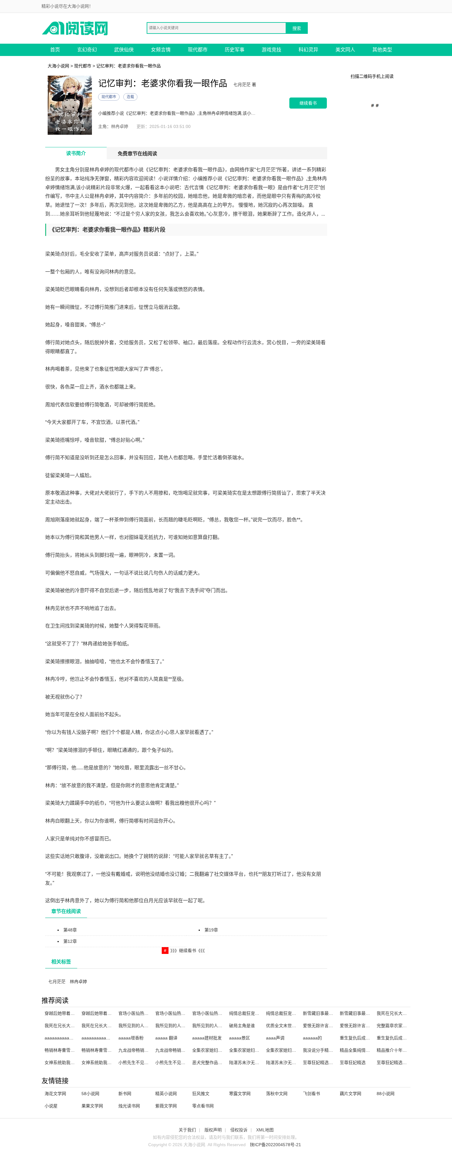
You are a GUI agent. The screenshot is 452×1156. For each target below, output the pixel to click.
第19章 (211, 929)
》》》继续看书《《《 (187, 950)
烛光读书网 (129, 1105)
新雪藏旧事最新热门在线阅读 (331, 1013)
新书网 (124, 1093)
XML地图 (265, 1129)
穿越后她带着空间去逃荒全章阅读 (77, 1013)
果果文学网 (92, 1105)
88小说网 (386, 1093)
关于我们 (187, 1129)
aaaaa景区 (239, 1037)
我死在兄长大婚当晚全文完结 (405, 1013)
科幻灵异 (308, 49)
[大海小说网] (75, 28)
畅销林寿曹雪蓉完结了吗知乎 (109, 1050)
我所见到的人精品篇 (211, 1025)
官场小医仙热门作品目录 (179, 1013)
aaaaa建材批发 (207, 1037)
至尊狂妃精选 (353, 1062)
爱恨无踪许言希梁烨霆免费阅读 (370, 1025)
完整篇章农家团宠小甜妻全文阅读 (409, 1025)
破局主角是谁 (242, 1025)
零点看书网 (203, 1105)
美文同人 (345, 49)
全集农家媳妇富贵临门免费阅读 (296, 1050)
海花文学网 (55, 1093)
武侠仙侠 (124, 49)
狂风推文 (200, 1093)
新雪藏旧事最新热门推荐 (363, 1013)
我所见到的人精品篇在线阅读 (146, 1025)
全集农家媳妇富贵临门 (213, 1050)
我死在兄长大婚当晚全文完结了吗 (77, 1025)
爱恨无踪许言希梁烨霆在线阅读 (333, 1025)
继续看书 (308, 103)
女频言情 (161, 49)
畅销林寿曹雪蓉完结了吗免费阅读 (77, 1050)
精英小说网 (166, 1093)
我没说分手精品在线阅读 (326, 1050)
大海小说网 (58, 65)
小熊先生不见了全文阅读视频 (183, 1062)
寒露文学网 (240, 1093)
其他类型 (382, 49)
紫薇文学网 (166, 1105)
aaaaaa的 (312, 1037)
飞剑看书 (311, 1093)
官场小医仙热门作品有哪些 (218, 1013)
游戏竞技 (271, 49)
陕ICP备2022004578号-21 (275, 1144)
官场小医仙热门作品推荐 (142, 1013)
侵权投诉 (239, 1129)
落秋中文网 (276, 1093)
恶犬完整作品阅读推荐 (213, 1062)
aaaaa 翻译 (166, 1037)
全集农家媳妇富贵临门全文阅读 (259, 1050)
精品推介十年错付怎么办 (400, 1050)
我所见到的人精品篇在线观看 (183, 1025)
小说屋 (51, 1105)
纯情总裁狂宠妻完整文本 (289, 1013)
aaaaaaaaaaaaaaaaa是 (104, 1037)
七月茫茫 (56, 981)
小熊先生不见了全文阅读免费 (146, 1062)
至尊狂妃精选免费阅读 (398, 1062)
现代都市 (198, 49)
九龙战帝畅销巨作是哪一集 (144, 1050)
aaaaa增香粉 (131, 1037)
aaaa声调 (275, 1037)
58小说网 (90, 1093)
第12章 (70, 941)
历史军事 (234, 49)
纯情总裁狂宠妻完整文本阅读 (257, 1013)
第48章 (70, 929)
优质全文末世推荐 (283, 1025)
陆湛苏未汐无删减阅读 (250, 1062)
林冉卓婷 (78, 981)
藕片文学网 (350, 1093)
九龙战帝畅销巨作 (172, 1050)
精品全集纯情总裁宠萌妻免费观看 (372, 1050)
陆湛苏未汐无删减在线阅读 (292, 1062)
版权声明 (213, 1129)
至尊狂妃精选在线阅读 (324, 1062)
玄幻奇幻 (87, 49)
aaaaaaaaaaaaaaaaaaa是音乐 (74, 1037)
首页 (55, 49)
